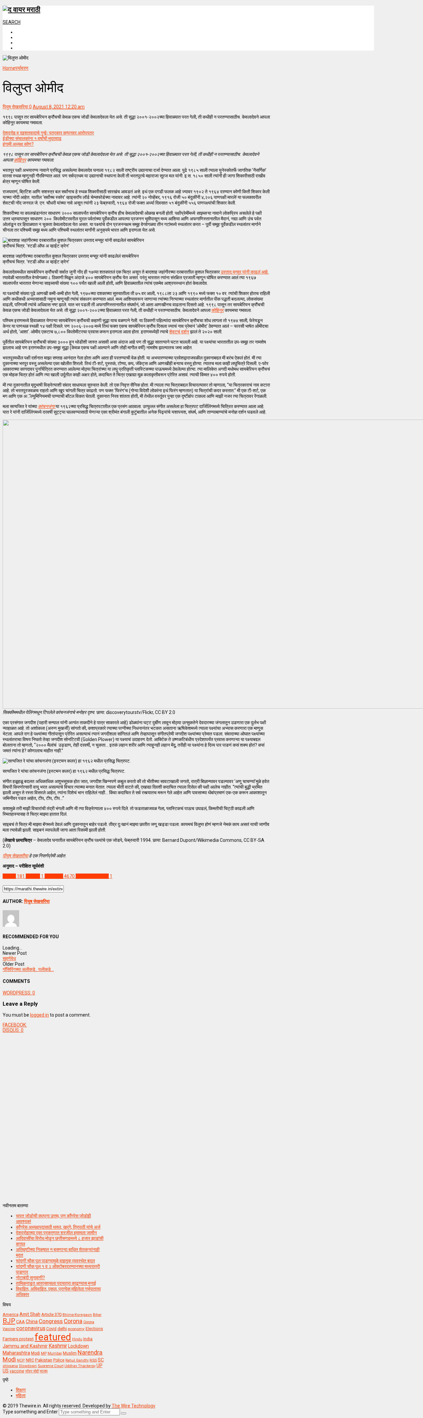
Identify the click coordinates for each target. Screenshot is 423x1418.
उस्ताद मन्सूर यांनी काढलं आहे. (245, 272)
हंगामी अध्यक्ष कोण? (18, 144)
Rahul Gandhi (77, 1360)
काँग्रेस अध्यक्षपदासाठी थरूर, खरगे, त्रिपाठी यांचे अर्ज (58, 1227)
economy (76, 1328)
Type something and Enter (30, 1411)
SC (101, 1359)
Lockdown (78, 1346)
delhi (62, 1328)
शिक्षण (21, 1390)
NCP (21, 1360)
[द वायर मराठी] (21, 10)
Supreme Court (50, 1365)
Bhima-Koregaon (77, 1315)
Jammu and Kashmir (25, 1346)
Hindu (77, 1339)
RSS (93, 1360)
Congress (51, 1321)
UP (99, 1365)
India (88, 1338)
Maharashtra (16, 1353)
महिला (20, 1395)
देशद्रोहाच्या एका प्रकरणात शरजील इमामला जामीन (56, 1232)
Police (58, 1360)
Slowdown (28, 1366)
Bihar (97, 1315)
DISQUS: (13, 1030)
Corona (73, 1321)
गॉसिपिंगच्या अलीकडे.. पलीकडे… (28, 969)
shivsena (10, 1366)
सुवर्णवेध (9, 958)
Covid (51, 1328)
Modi (35, 1353)
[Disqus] (136, 1115)
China (32, 1321)
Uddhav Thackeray (80, 1366)
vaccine (17, 1371)
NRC (30, 1360)
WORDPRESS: (19, 992)
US (6, 1370)
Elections (94, 1328)
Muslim (70, 1353)
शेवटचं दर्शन (179, 331)
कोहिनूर (218, 310)
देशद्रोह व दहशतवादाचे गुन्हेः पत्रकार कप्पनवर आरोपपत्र (48, 132)
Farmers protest (18, 1338)
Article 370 (51, 1314)
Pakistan (43, 1359)
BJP (9, 1321)
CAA (20, 1321)
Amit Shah (29, 1314)
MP (44, 1353)
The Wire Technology (133, 1405)
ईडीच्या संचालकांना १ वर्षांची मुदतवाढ (32, 138)
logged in (39, 1015)
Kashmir (58, 1346)
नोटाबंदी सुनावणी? (30, 1277)
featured (53, 1337)
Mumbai (55, 1353)
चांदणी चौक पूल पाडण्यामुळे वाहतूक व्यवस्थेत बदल (55, 1260)
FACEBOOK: (15, 1024)
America (11, 1314)
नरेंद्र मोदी (32, 1371)
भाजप (44, 1371)
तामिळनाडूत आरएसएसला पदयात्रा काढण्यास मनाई (56, 1283)
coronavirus (30, 1328)
